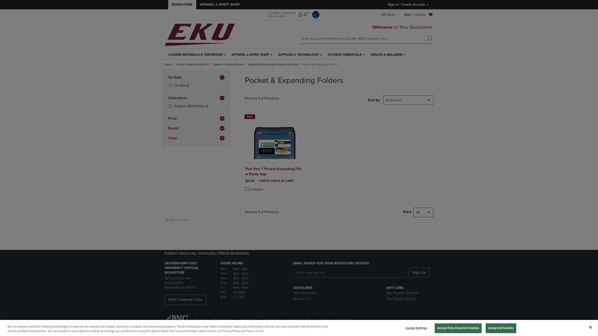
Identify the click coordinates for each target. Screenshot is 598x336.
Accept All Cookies (501, 328)
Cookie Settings (416, 328)
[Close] (590, 327)
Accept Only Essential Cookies (458, 328)
